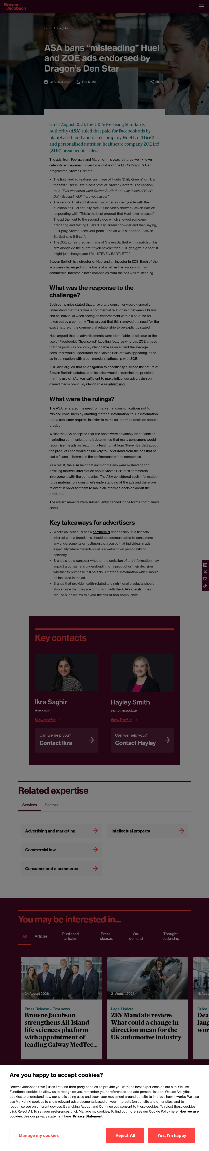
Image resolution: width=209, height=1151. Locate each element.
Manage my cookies (39, 1135)
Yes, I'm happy (171, 1135)
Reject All (125, 1135)
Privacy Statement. (88, 1116)
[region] (104, 1108)
